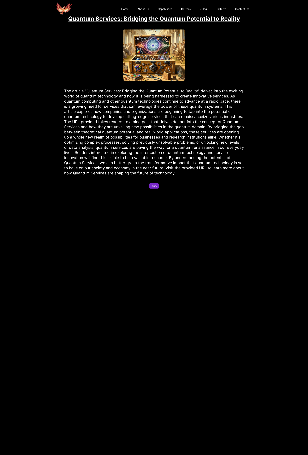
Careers (186, 9)
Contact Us (242, 9)
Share (154, 186)
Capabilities (165, 9)
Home (124, 9)
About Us (143, 9)
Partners (221, 9)
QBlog (203, 9)
